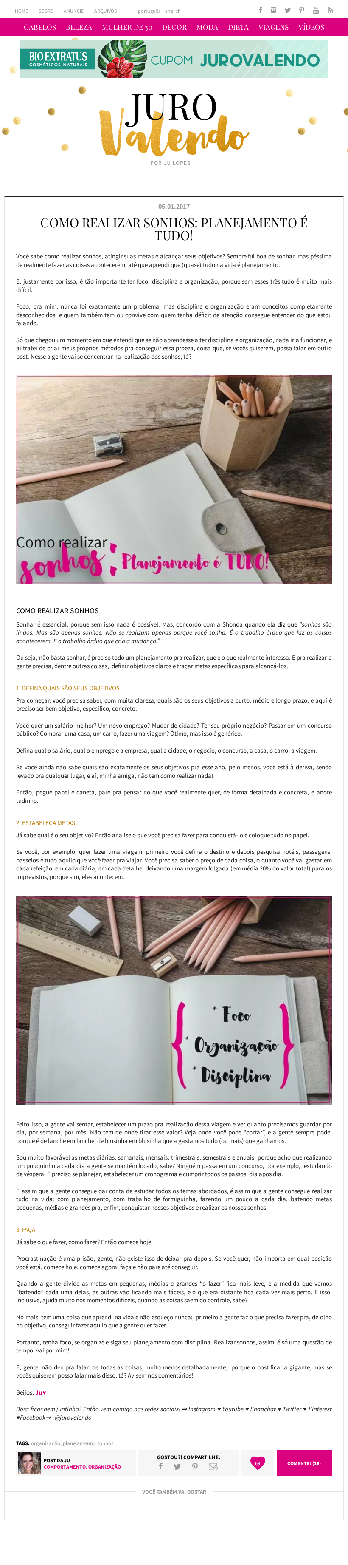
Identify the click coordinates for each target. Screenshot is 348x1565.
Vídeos (311, 26)
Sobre (46, 11)
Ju (67, 1460)
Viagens (273, 26)
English (173, 11)
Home (21, 11)
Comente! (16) (304, 1463)
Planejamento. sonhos (88, 1443)
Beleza (79, 26)
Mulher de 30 (127, 26)
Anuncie (74, 11)
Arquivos (105, 11)
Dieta (238, 26)
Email (213, 1466)
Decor (174, 26)
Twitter (177, 1466)
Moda (207, 26)
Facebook (161, 1466)
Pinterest (195, 1466)
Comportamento (65, 1466)
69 (257, 1463)
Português (149, 11)
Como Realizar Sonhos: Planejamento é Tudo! (174, 229)
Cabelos (40, 26)
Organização (45, 1443)
